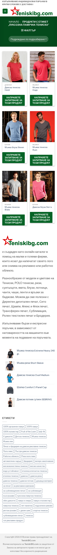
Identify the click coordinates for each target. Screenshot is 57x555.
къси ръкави (8, 495)
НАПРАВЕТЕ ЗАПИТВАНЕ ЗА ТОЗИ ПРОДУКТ (13, 100)
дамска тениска (10, 481)
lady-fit (42, 431)
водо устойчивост (11, 471)
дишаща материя (44, 481)
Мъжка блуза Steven (14, 147)
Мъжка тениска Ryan (40, 148)
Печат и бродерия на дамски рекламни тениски (24, 446)
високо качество (37, 466)
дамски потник (26, 481)
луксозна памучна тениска (29, 495)
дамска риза (36, 476)
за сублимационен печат (14, 490)
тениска (29, 515)
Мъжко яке (8, 441)
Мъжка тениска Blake (12, 208)
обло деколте (9, 500)
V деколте (7, 436)
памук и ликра (24, 500)
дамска (24, 476)
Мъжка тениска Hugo (40, 88)
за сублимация (34, 490)
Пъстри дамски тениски (26, 451)
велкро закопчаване (44, 461)
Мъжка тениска (39, 436)
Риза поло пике (28, 456)
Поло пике (7, 451)
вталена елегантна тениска (34, 471)
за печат (7, 486)
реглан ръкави (9, 510)
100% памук (32, 426)
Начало (14, 21)
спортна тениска (40, 510)
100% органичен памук (13, 426)
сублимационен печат (13, 515)
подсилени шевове (43, 505)
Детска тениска (22, 436)
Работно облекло (11, 456)
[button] (5, 11)
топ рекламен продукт (13, 520)
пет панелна (26, 505)
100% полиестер (10, 431)
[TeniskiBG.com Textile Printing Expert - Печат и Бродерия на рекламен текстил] (31, 11)
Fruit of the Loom (28, 431)
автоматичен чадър (12, 461)
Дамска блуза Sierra (42, 207)
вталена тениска (10, 476)
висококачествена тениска (15, 466)
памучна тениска (11, 505)
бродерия (28, 461)
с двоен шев (24, 510)
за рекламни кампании (24, 486)
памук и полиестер (42, 500)
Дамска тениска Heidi (12, 88)
